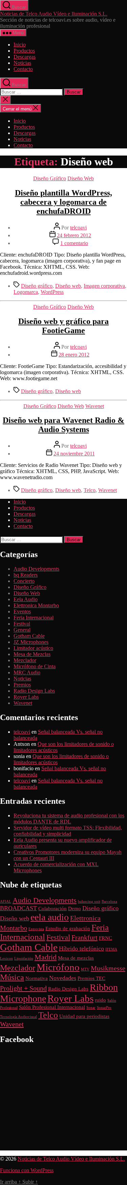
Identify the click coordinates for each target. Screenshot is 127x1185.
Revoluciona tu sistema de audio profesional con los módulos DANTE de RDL (69, 818)
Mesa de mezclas (76, 958)
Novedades (62, 978)
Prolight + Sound (23, 988)
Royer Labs (26, 697)
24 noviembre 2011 (74, 453)
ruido (100, 1000)
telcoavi (78, 227)
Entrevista (36, 929)
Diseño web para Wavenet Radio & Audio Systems (63, 425)
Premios (22, 685)
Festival (22, 624)
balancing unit (89, 901)
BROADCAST (18, 908)
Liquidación (23, 958)
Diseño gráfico (36, 286)
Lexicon (6, 958)
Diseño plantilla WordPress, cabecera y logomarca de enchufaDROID (63, 202)
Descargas (25, 57)
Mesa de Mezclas (32, 654)
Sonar (91, 1007)
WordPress (52, 292)
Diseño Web (80, 178)
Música (12, 977)
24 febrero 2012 (74, 235)
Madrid (46, 957)
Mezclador (25, 660)
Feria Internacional (34, 617)
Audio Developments (36, 569)
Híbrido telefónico (81, 948)
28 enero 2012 (74, 354)
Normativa (36, 978)
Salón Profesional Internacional (52, 1007)
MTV (85, 969)
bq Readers (26, 575)
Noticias (22, 63)
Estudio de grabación (67, 928)
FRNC (105, 938)
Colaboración (52, 908)
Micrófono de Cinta (35, 666)
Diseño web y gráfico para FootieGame (63, 326)
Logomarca (26, 292)
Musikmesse (108, 968)
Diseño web (68, 286)
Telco (90, 490)
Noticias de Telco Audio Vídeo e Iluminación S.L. (53, 14)
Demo (74, 908)
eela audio (49, 917)
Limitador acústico (33, 648)
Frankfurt (84, 937)
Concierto (24, 581)
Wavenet (94, 406)
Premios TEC (91, 978)
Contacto (23, 69)
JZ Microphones (31, 642)
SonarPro (104, 1007)
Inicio (20, 44)
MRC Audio (27, 672)
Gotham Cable (29, 636)
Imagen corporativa (104, 286)
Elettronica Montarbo (36, 605)
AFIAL (5, 901)
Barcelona (109, 901)
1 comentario (74, 243)
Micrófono (58, 967)
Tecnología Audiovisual (18, 1017)
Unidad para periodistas (84, 1016)
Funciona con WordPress (27, 1170)
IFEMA (111, 949)
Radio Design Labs (34, 691)
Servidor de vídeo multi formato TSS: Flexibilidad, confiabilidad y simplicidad (68, 831)
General (22, 630)
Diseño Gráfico (49, 178)
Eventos (22, 611)
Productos (24, 51)
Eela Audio (26, 599)
